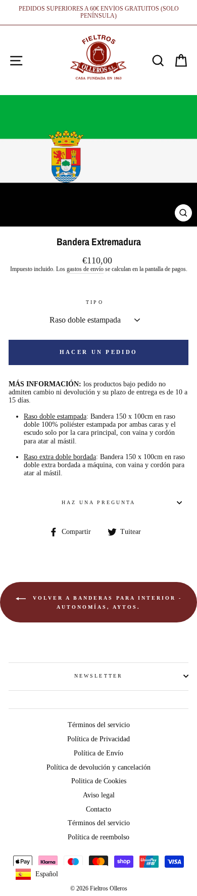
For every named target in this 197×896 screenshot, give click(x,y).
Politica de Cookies (98, 781)
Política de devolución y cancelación (98, 767)
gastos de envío (85, 269)
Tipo (94, 302)
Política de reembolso (98, 837)
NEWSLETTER (98, 676)
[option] (98, 12)
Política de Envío (98, 753)
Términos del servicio (99, 725)
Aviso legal (99, 795)
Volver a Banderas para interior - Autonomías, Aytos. (106, 602)
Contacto (98, 809)
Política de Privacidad (98, 739)
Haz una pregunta (99, 502)
